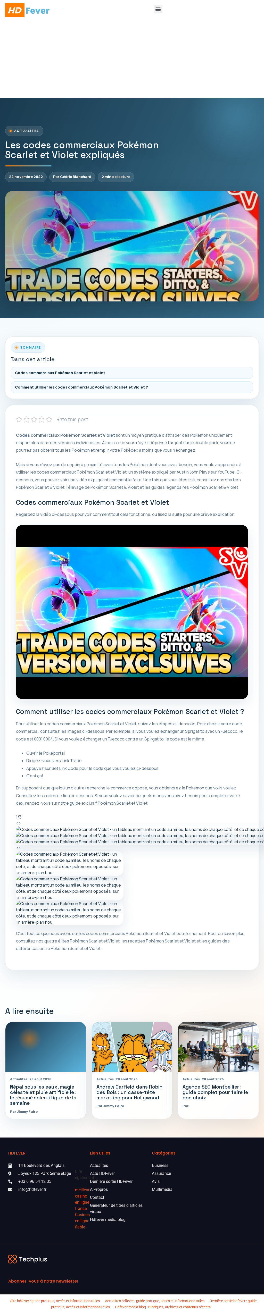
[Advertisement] (132, 59)
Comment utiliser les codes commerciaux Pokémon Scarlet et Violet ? (81, 387)
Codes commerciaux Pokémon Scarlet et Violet (60, 372)
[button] (158, 9)
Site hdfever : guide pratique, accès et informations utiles (55, 1301)
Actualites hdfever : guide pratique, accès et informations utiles (154, 1301)
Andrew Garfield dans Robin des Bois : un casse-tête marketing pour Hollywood (129, 1092)
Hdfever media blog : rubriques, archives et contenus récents (163, 1307)
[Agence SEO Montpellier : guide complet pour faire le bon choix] (218, 1047)
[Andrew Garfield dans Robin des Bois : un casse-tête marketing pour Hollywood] (132, 1047)
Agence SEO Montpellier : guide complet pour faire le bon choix (215, 1092)
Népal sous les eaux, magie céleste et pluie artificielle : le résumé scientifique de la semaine (43, 1095)
